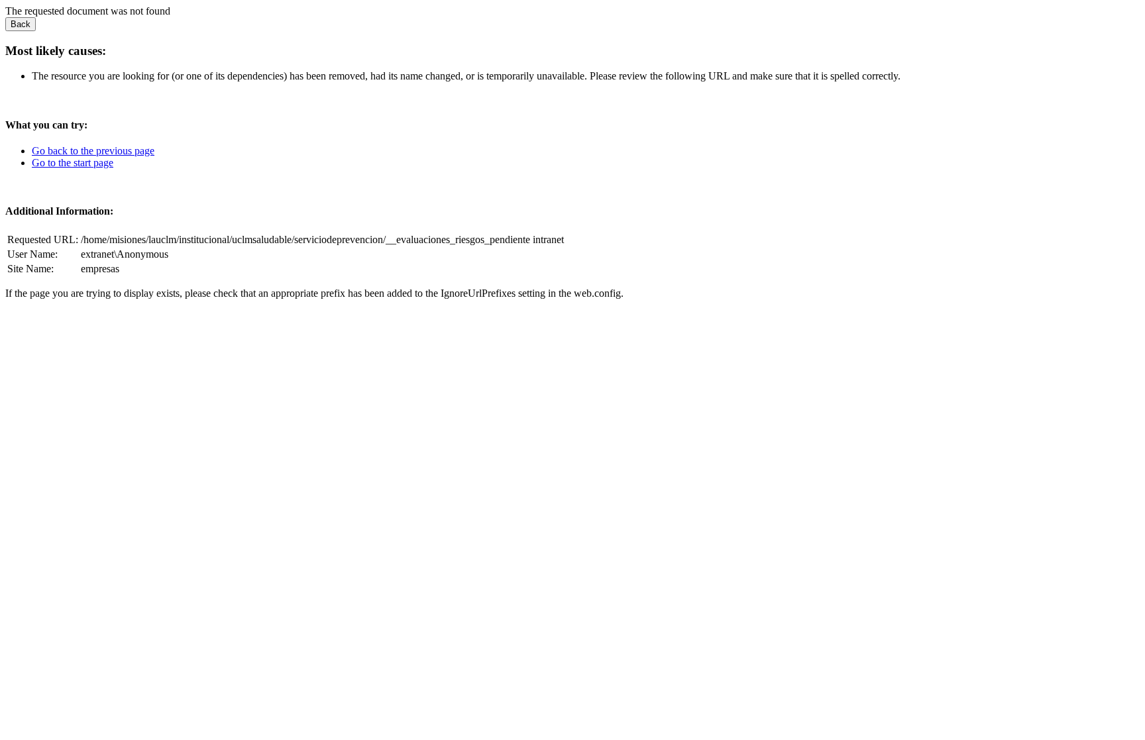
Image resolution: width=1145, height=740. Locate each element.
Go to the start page (72, 162)
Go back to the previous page (93, 150)
